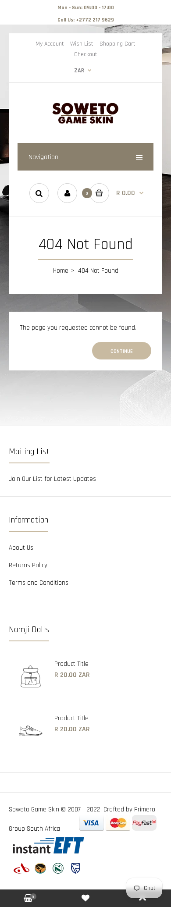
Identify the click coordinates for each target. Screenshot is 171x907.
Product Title (71, 664)
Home (60, 271)
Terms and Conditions (38, 583)
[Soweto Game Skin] (85, 122)
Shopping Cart (117, 44)
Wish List (81, 44)
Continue (121, 351)
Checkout (85, 54)
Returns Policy (28, 565)
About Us (21, 548)
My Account (50, 44)
